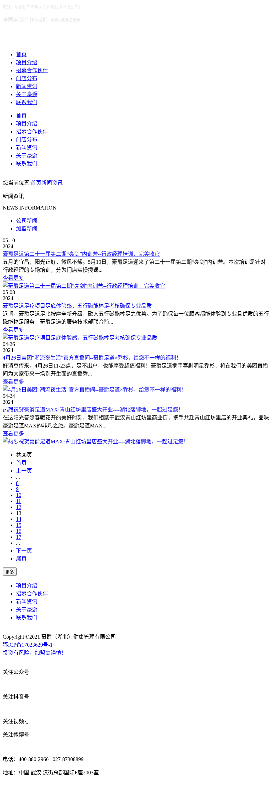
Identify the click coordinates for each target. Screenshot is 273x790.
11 (18, 501)
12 (18, 507)
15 (18, 525)
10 (18, 495)
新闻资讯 (26, 86)
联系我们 (26, 102)
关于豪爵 (26, 94)
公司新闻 (26, 221)
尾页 (21, 558)
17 (18, 537)
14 (18, 519)
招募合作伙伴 (32, 70)
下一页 (24, 550)
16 (18, 531)
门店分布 (26, 78)
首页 (21, 54)
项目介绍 (26, 62)
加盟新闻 (26, 229)
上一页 (24, 471)
